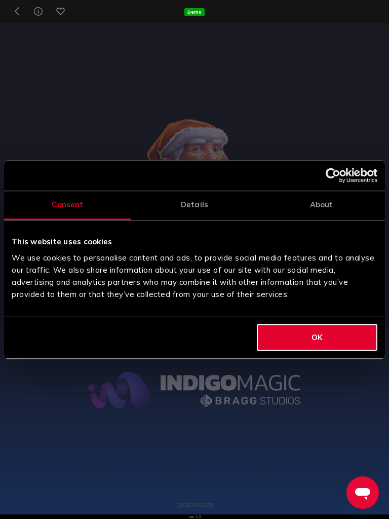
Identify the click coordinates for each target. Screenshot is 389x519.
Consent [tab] (67, 204)
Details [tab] (194, 204)
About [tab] (321, 204)
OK (317, 337)
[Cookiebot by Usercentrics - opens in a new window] (333, 175)
